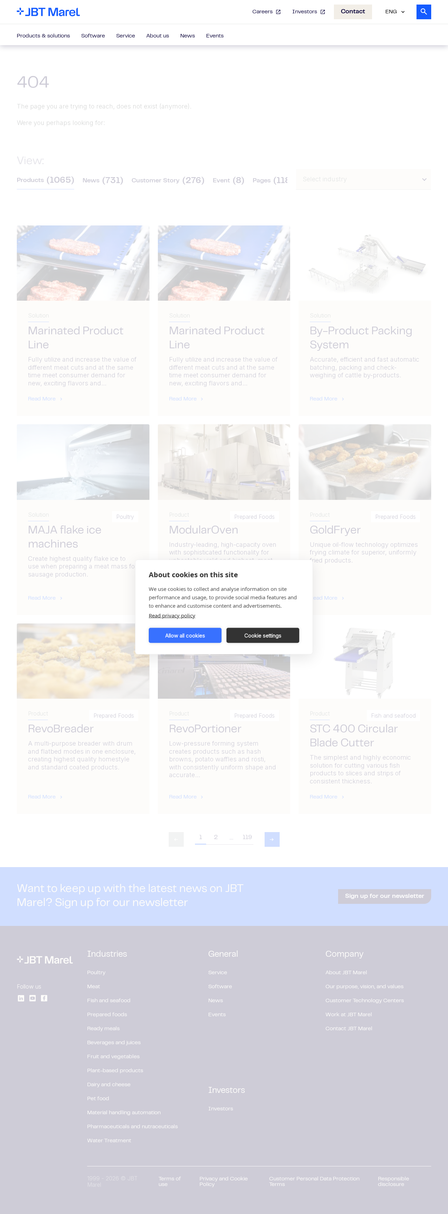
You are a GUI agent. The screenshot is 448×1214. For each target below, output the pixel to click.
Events (215, 36)
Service (125, 36)
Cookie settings (262, 635)
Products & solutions (43, 36)
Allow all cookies (185, 635)
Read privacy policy (172, 615)
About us (157, 36)
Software (93, 36)
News (187, 36)
